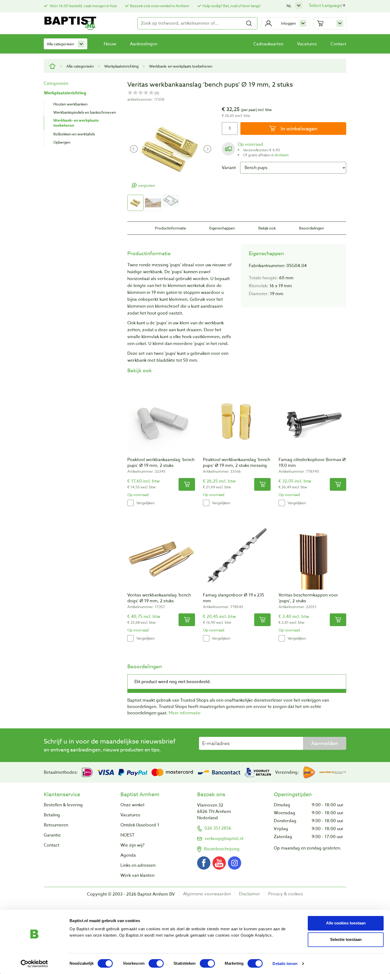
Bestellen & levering (63, 805)
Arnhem (282, 154)
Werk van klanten (137, 875)
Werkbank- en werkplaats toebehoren (180, 66)
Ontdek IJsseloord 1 (139, 825)
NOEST (127, 835)
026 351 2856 (218, 828)
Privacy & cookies (285, 894)
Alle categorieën (60, 43)
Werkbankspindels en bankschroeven (84, 112)
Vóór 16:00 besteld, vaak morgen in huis (83, 5)
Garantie (52, 835)
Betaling (52, 815)
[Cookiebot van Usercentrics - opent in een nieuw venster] (34, 964)
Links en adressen (137, 865)
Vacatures (307, 44)
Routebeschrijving (222, 849)
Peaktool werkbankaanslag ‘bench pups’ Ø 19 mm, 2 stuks (160, 462)
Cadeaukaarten (268, 44)
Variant (229, 168)
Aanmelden (324, 743)
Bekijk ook (267, 228)
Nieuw (110, 44)
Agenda (128, 855)
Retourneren (56, 825)
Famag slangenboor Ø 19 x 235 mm (233, 598)
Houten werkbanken (70, 104)
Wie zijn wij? (132, 845)
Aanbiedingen (143, 44)
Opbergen (61, 142)
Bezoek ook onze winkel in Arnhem (159, 5)
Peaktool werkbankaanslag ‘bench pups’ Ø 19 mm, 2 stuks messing (236, 462)
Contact (338, 44)
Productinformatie (170, 228)
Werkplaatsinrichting (121, 66)
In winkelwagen (298, 128)
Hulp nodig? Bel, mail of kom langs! (231, 5)
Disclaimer (249, 894)
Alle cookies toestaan (346, 923)
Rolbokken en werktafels (74, 133)
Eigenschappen (222, 228)
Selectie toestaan (346, 939)
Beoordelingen (311, 228)
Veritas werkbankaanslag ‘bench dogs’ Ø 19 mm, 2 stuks (159, 598)
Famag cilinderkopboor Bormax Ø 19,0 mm (312, 462)
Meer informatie (185, 713)
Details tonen (284, 963)
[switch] (156, 963)
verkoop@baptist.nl (224, 838)
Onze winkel (132, 805)
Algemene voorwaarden (207, 894)
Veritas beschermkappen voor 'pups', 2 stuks (308, 598)
